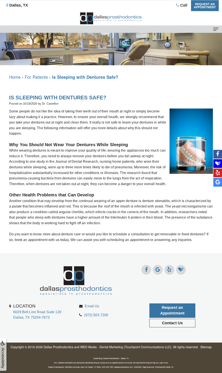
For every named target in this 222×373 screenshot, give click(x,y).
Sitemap (206, 347)
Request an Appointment (172, 310)
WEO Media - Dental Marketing (101, 347)
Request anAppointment (205, 5)
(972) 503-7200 (96, 315)
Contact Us (172, 323)
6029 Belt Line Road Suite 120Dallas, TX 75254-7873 (37, 311)
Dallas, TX (18, 5)
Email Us (92, 306)
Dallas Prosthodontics (58, 347)
